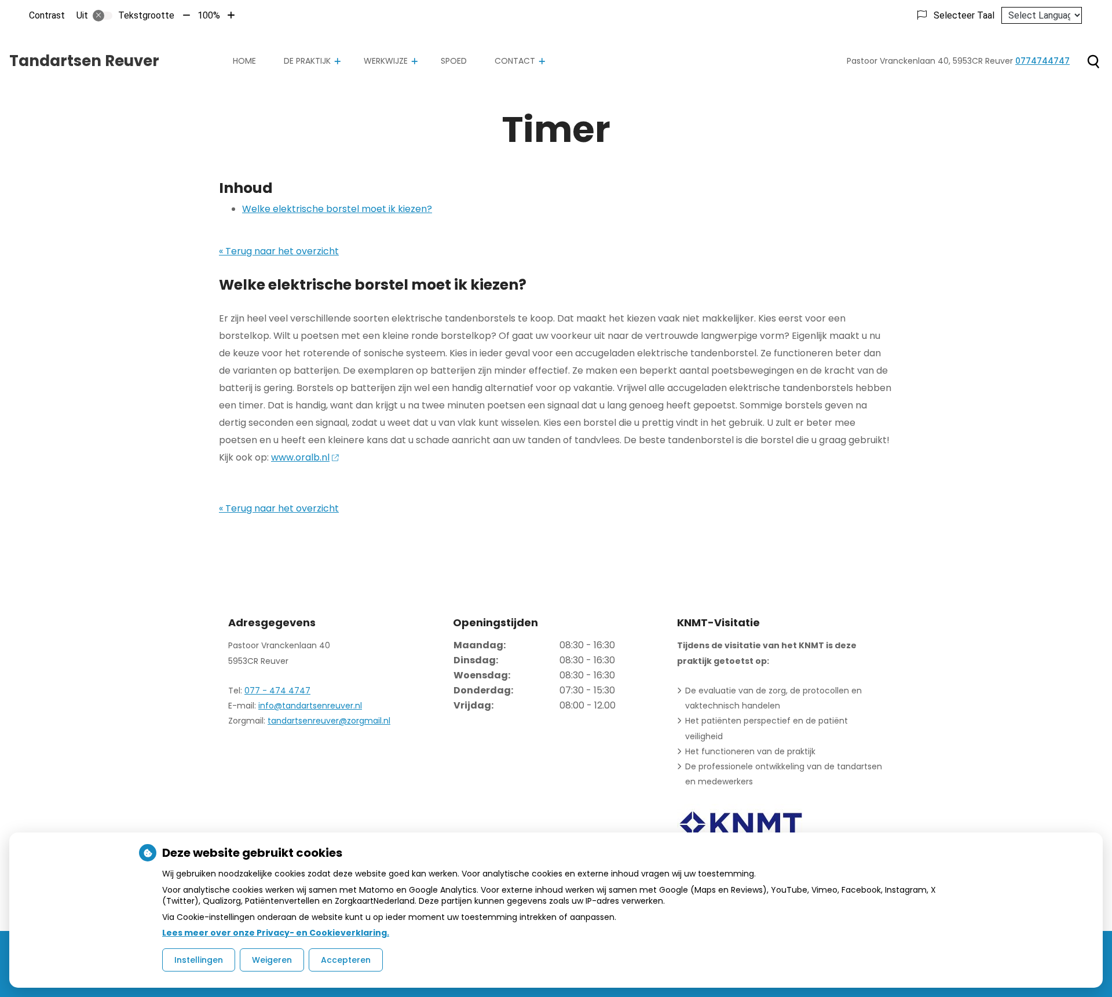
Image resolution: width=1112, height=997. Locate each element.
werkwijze (386, 61)
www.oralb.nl (300, 457)
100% (208, 15)
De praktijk (307, 61)
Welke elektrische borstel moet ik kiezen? (337, 209)
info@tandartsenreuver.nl (310, 705)
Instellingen (198, 960)
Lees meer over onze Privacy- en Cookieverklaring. (275, 932)
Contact (515, 61)
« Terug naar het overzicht (279, 251)
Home (244, 61)
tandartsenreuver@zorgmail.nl (329, 720)
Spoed (454, 61)
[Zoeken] (1093, 61)
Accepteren (346, 960)
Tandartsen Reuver (84, 60)
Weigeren (272, 960)
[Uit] (102, 16)
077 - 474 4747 (277, 690)
